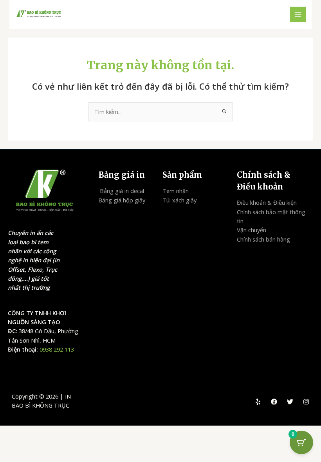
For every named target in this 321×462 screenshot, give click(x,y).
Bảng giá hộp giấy (121, 200)
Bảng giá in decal (122, 191)
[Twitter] (290, 402)
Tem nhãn (175, 191)
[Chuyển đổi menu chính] (298, 14)
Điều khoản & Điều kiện (267, 202)
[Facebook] (274, 402)
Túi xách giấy (179, 200)
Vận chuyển (251, 230)
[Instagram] (306, 402)
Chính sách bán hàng (263, 239)
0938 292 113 (57, 349)
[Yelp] (258, 402)
